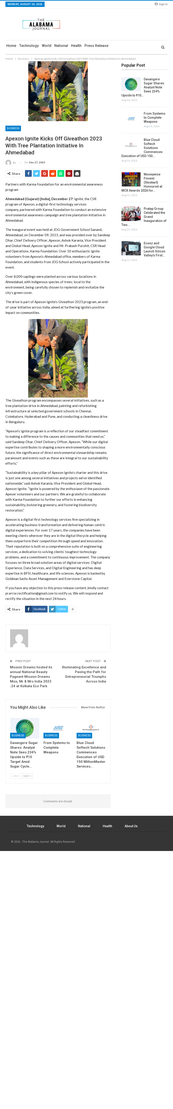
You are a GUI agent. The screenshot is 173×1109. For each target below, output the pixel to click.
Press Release (96, 46)
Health (76, 46)
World (46, 46)
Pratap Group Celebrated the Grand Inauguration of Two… (143, 217)
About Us (131, 826)
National (61, 46)
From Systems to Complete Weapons (154, 117)
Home (11, 46)
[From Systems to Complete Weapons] (58, 728)
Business (13, 128)
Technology (29, 46)
